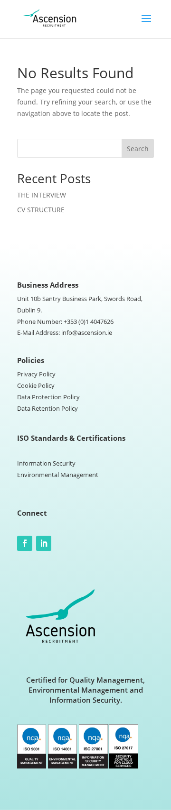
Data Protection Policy (48, 397)
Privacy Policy (36, 374)
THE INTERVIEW (41, 194)
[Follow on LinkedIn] (43, 543)
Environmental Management (57, 474)
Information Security (46, 463)
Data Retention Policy (47, 408)
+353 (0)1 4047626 (89, 321)
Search (138, 148)
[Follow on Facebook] (24, 543)
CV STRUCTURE (41, 209)
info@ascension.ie (86, 332)
